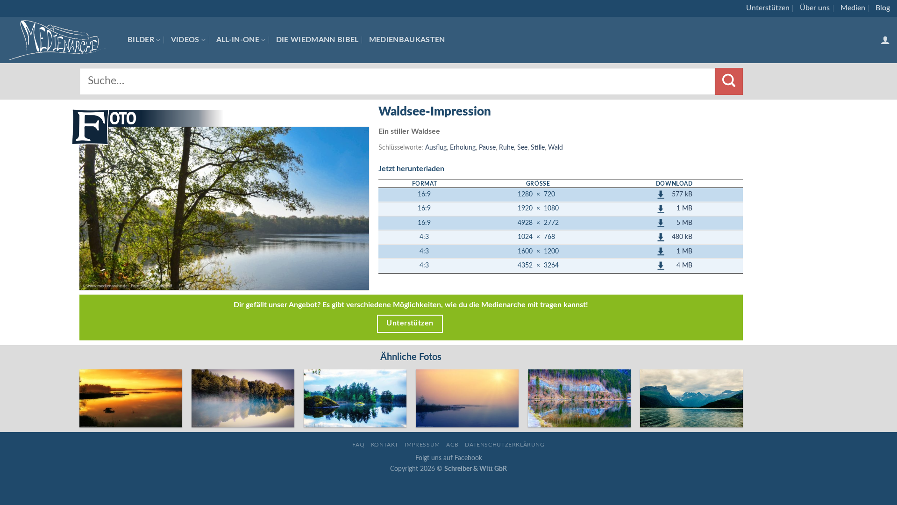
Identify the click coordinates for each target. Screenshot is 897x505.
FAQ (358, 444)
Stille (538, 147)
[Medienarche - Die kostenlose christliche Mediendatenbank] (60, 40)
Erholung (463, 147)
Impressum (422, 444)
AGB (452, 444)
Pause (487, 147)
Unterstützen (768, 8)
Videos (185, 39)
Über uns (815, 8)
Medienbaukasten (407, 39)
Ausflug (436, 147)
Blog (883, 8)
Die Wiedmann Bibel (317, 39)
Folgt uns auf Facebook (448, 458)
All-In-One (237, 39)
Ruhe (506, 147)
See (522, 147)
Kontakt (385, 444)
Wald (555, 147)
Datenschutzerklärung (504, 444)
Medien (852, 8)
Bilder (141, 39)
